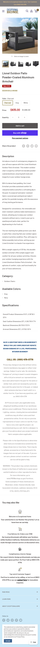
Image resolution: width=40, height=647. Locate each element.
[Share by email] (36, 146)
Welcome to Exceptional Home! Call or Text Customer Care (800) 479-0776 (20, 3)
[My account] (31, 11)
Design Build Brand (9, 91)
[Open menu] (3, 11)
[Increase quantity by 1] (24, 117)
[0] (36, 11)
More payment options (20, 138)
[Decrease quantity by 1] (12, 117)
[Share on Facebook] (23, 146)
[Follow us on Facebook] (3, 620)
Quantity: (5, 117)
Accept (8, 641)
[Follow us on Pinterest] (16, 620)
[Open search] (27, 11)
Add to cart (20, 126)
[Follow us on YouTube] (20, 620)
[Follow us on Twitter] (8, 620)
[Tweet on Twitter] (32, 146)
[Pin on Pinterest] (27, 146)
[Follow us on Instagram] (12, 620)
